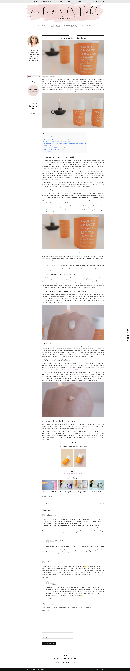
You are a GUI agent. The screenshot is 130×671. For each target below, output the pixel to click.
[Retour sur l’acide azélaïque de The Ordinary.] (80, 485)
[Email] (101, 1)
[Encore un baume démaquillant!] (96, 485)
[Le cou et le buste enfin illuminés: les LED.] (49, 485)
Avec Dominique (78, 256)
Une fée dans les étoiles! (36, 669)
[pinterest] (30, 106)
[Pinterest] (69, 474)
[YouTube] (96, 1)
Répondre (45, 535)
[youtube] (33, 106)
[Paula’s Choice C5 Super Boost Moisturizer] (80, 458)
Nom (44, 625)
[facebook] (36, 104)
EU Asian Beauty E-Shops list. (66, 1)
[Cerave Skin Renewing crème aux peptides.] (65, 485)
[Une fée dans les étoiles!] (65, 12)
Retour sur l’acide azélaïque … (81, 492)
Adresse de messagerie (49, 631)
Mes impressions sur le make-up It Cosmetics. (53, 504)
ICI (77, 431)
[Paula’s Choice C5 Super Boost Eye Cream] (67, 458)
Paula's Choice (46, 498)
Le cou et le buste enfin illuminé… (49, 492)
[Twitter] (64, 474)
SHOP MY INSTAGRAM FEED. (48, 1)
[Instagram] (93, 1)
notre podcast (46, 258)
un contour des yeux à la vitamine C (69, 369)
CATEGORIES (81, 1)
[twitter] (30, 104)
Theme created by (97, 669)
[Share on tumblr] (51, 496)
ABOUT (36, 1)
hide (51, 133)
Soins (52, 498)
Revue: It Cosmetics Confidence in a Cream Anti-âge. (92, 504)
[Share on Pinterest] (50, 496)
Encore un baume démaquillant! (97, 492)
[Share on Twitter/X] (48, 496)
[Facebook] (98, 1)
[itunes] (36, 106)
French (32, 76)
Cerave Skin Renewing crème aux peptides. (65, 492)
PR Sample (52, 76)
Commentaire (46, 610)
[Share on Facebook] (46, 496)
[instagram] (33, 104)
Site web (44, 637)
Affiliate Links (45, 76)
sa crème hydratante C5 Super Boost (82, 278)
